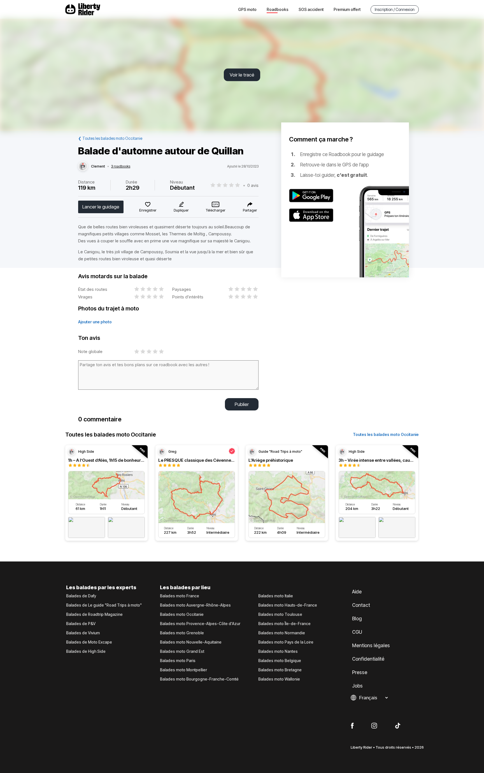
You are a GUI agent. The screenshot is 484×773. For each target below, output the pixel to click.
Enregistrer (147, 210)
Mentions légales (371, 645)
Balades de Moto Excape (89, 642)
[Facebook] (352, 726)
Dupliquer (181, 210)
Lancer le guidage (100, 207)
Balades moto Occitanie (182, 614)
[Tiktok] (398, 726)
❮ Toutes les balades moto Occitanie (110, 138)
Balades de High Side (86, 651)
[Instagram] (374, 726)
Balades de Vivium (83, 633)
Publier (242, 404)
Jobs (357, 686)
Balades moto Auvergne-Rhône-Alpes (195, 605)
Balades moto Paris (178, 661)
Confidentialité (368, 659)
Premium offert (347, 9)
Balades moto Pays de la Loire (285, 642)
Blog (357, 618)
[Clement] (83, 166)
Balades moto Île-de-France (284, 624)
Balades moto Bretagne (280, 670)
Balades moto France (179, 596)
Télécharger (215, 210)
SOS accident (311, 9)
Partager (250, 210)
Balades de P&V (81, 624)
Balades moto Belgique (279, 661)
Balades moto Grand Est (182, 651)
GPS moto (247, 9)
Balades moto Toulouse (280, 614)
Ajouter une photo (95, 321)
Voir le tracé (242, 75)
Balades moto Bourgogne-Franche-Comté (199, 679)
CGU (357, 632)
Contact (361, 605)
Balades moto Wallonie (279, 679)
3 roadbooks (120, 166)
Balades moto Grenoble (182, 633)
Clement (98, 166)
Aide (357, 592)
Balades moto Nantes (278, 651)
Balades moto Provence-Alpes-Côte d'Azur (200, 624)
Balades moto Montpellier (183, 670)
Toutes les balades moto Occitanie (386, 434)
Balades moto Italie (275, 596)
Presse (359, 672)
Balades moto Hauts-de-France (287, 605)
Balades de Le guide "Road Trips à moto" (104, 605)
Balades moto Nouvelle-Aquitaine (191, 642)
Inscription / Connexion (395, 9)
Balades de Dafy (81, 596)
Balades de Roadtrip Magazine (94, 614)
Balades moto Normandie (281, 633)
